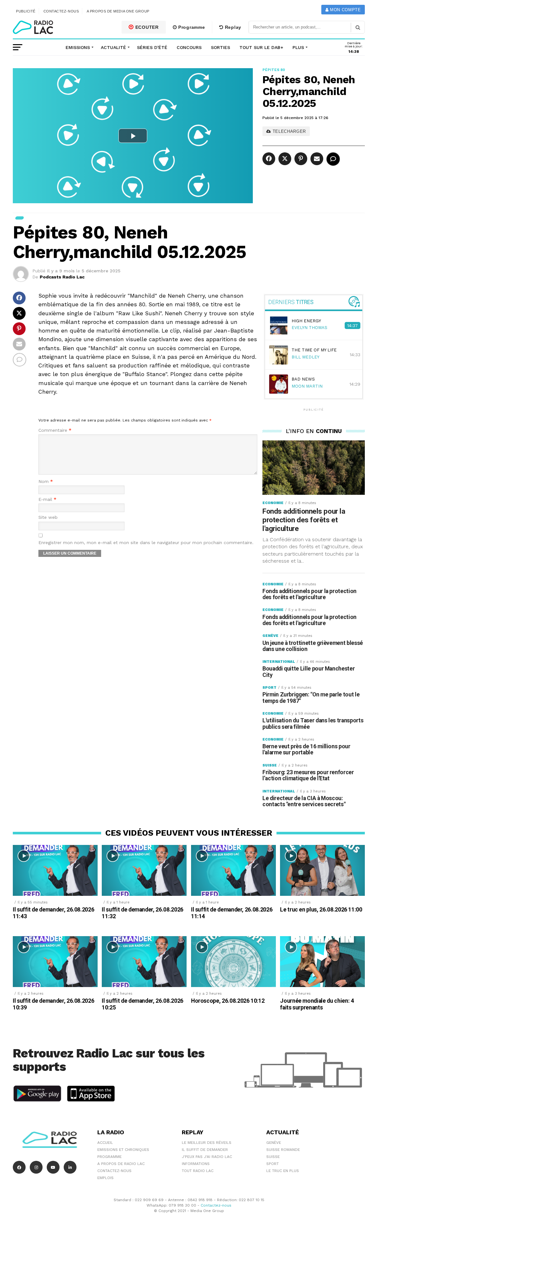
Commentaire (54, 430)
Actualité (113, 47)
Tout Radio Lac (197, 1171)
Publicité (26, 11)
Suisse (273, 1156)
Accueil (105, 1142)
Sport (272, 1163)
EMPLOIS (105, 1178)
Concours (189, 47)
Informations (196, 1163)
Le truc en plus (282, 1171)
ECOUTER (146, 27)
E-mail (47, 499)
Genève (273, 1142)
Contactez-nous (61, 11)
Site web (48, 517)
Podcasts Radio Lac (62, 276)
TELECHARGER (288, 131)
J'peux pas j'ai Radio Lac (207, 1156)
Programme (191, 27)
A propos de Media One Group (118, 11)
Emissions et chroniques (123, 1149)
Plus (298, 47)
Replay (232, 27)
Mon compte (344, 9)
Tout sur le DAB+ (261, 47)
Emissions (78, 47)
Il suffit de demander (205, 1149)
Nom (45, 481)
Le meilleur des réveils (206, 1142)
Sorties (220, 47)
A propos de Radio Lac (121, 1163)
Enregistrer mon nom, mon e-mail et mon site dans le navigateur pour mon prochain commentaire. (145, 542)
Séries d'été (152, 47)
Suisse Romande (283, 1149)
